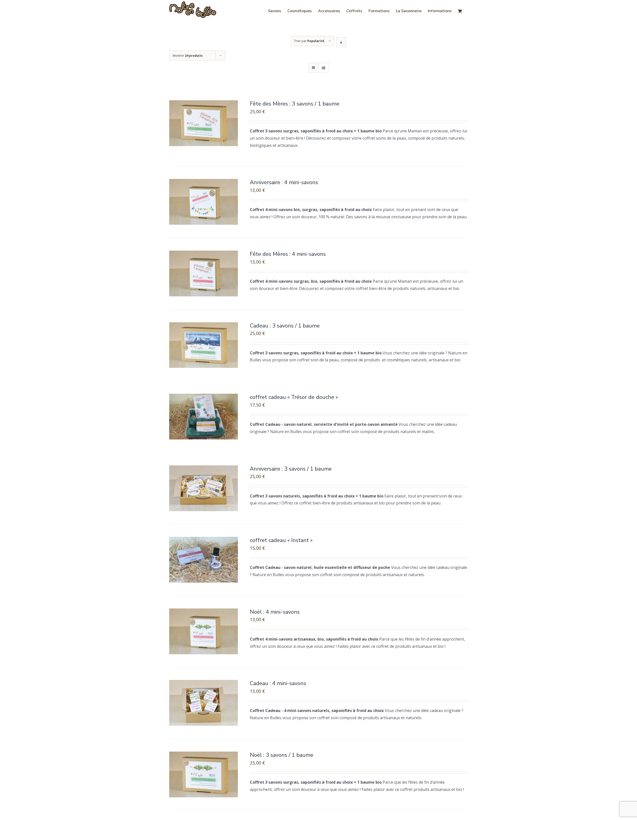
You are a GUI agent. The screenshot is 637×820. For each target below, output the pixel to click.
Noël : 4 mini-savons (275, 612)
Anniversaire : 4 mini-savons (284, 182)
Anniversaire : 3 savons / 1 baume (291, 469)
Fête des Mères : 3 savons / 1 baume (294, 104)
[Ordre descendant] (341, 42)
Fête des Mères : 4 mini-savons (288, 254)
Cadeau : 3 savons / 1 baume (285, 325)
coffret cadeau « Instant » (281, 540)
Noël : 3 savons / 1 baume (281, 755)
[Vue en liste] (323, 68)
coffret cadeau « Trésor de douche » (294, 397)
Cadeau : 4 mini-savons (278, 683)
